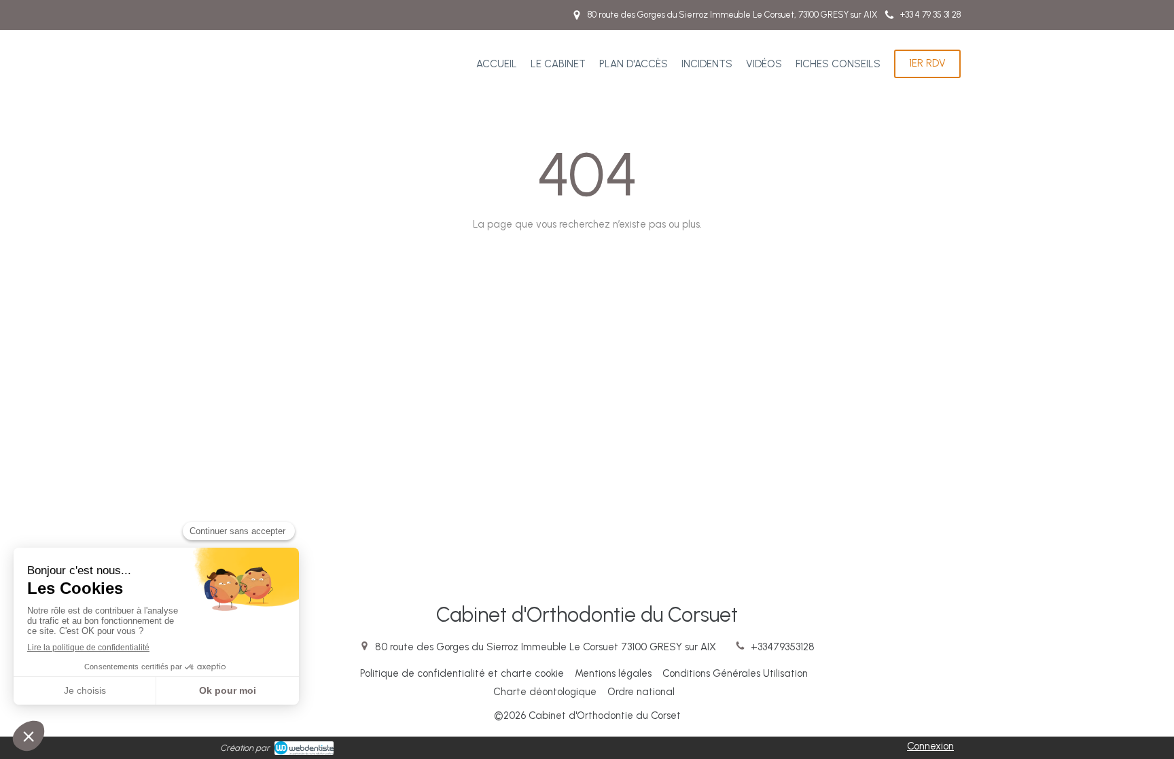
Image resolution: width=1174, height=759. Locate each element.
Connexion (930, 746)
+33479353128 (783, 647)
